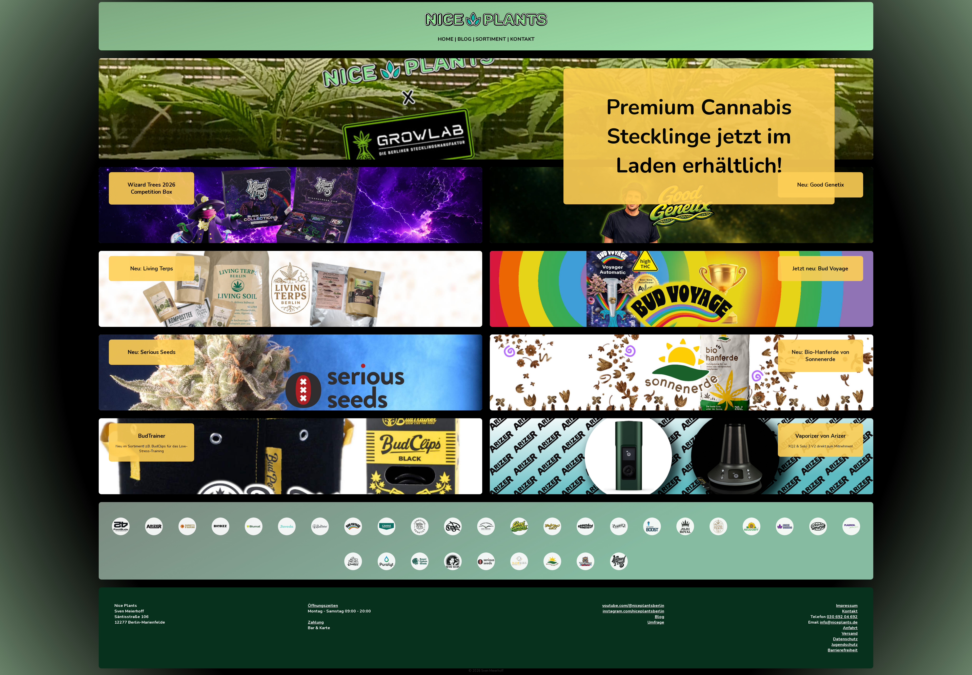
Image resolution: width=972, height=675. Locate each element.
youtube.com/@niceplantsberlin (633, 605)
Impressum (847, 605)
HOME (445, 39)
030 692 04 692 (842, 617)
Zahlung (316, 622)
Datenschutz (845, 639)
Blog (659, 617)
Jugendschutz (845, 644)
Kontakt (850, 611)
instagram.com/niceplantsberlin (633, 611)
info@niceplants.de (839, 622)
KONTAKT (522, 39)
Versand (850, 633)
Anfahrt (850, 628)
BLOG (464, 39)
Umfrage (655, 622)
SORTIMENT (491, 39)
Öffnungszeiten (323, 605)
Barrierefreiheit (843, 650)
